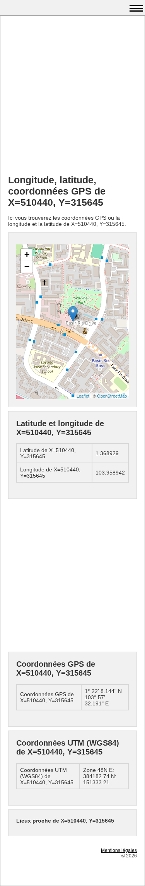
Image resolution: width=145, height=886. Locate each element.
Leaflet (83, 396)
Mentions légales (119, 850)
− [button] (26, 266)
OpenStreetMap (112, 396)
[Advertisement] (72, 96)
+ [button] (26, 254)
